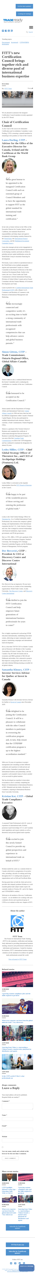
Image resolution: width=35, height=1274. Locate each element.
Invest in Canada (16, 702)
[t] (3, 31)
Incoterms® (14, 42)
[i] (12, 31)
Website (4, 1136)
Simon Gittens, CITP (13, 351)
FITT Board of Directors (24, 485)
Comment (6, 1101)
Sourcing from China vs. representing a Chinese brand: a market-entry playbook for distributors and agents (16, 1049)
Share (29, 88)
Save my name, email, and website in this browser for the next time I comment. (15, 1152)
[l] (9, 31)
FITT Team (8, 88)
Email (4, 1126)
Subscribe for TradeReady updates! (18, 1227)
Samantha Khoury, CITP (15, 669)
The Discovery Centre (16, 591)
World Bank (8, 238)
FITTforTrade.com (17, 1245)
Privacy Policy (24, 1271)
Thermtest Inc (6, 519)
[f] (6, 31)
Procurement (6, 42)
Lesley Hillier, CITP (13, 449)
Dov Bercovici (9, 550)
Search (31, 32)
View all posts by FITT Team (17, 959)
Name (4, 1115)
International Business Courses (14, 1271)
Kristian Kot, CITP (12, 796)
